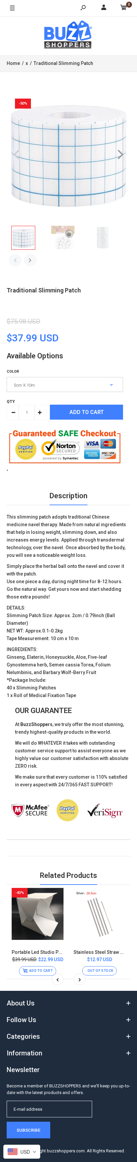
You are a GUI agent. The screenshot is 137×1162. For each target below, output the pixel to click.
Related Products (68, 875)
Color (13, 371)
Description (68, 496)
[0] (123, 8)
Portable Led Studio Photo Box (45, 952)
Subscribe (28, 1130)
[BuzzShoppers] (68, 35)
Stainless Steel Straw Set (100, 952)
